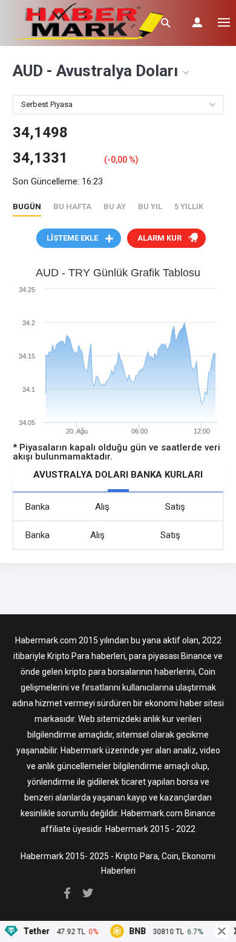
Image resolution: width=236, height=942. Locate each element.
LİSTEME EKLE (72, 237)
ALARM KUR (159, 237)
